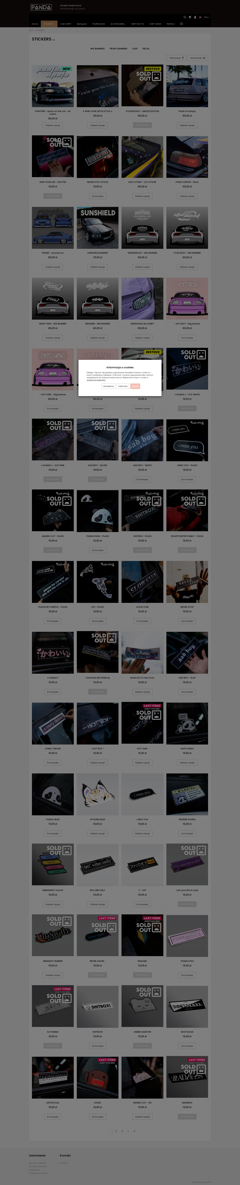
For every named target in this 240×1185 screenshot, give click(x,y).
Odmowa (123, 386)
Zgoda (135, 386)
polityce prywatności (96, 380)
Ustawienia (108, 386)
